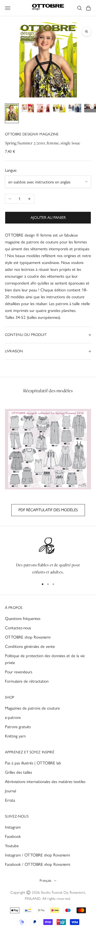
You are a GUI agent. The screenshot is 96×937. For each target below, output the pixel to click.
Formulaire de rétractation (26, 681)
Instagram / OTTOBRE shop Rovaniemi (37, 855)
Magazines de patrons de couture (32, 708)
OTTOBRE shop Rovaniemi (27, 637)
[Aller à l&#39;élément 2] (27, 109)
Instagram (13, 827)
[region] (48, 556)
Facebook (13, 836)
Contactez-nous (18, 627)
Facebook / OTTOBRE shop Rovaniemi (37, 864)
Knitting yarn (15, 736)
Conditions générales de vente (30, 646)
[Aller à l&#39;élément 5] (75, 109)
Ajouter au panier (48, 217)
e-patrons (13, 717)
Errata (10, 800)
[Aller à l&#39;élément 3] (43, 109)
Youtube (12, 845)
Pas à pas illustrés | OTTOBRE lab (33, 762)
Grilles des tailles (18, 772)
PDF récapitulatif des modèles (48, 510)
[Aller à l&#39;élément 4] (59, 109)
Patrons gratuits (18, 726)
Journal (10, 790)
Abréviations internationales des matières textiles (45, 781)
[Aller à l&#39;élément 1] (12, 113)
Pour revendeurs (18, 671)
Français (45, 880)
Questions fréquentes (22, 618)
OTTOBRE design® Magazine (32, 134)
